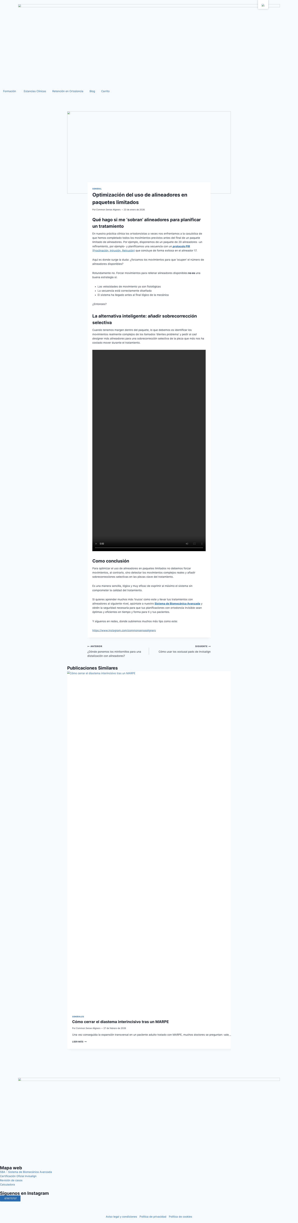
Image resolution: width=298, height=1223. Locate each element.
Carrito (105, 91)
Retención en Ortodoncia (67, 91)
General (97, 189)
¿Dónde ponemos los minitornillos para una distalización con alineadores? (114, 651)
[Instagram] (4, 1205)
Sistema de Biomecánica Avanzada (177, 603)
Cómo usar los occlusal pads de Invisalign (185, 649)
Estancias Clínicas (35, 91)
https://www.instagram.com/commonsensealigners (124, 630)
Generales (78, 1016)
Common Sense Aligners (108, 209)
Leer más (79, 1041)
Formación (9, 91)
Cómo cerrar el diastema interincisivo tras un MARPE (120, 1021)
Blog (92, 91)
